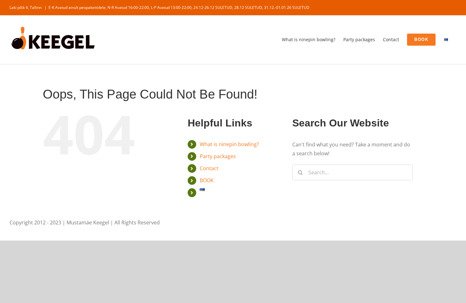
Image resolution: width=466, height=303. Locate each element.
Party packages (218, 156)
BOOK (207, 180)
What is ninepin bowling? (229, 144)
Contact (209, 168)
